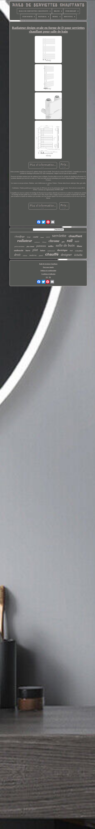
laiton (42, 250)
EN (47, 277)
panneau (41, 245)
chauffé (52, 254)
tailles (50, 246)
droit (17, 254)
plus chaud (30, 246)
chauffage (20, 236)
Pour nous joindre (48, 267)
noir (77, 241)
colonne (25, 255)
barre (28, 250)
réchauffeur (79, 251)
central (48, 237)
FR (50, 277)
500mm (44, 242)
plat (35, 250)
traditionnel (51, 251)
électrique (62, 250)
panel (41, 255)
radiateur (24, 241)
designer (66, 254)
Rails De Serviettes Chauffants (48, 264)
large (29, 237)
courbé (35, 237)
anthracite (18, 250)
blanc (79, 246)
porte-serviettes (19, 246)
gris (63, 242)
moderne (33, 255)
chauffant (75, 236)
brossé (42, 237)
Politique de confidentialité (48, 270)
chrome (54, 241)
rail (69, 240)
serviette (59, 235)
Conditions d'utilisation (48, 274)
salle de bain (65, 245)
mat (71, 250)
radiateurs (37, 242)
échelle (78, 254)
